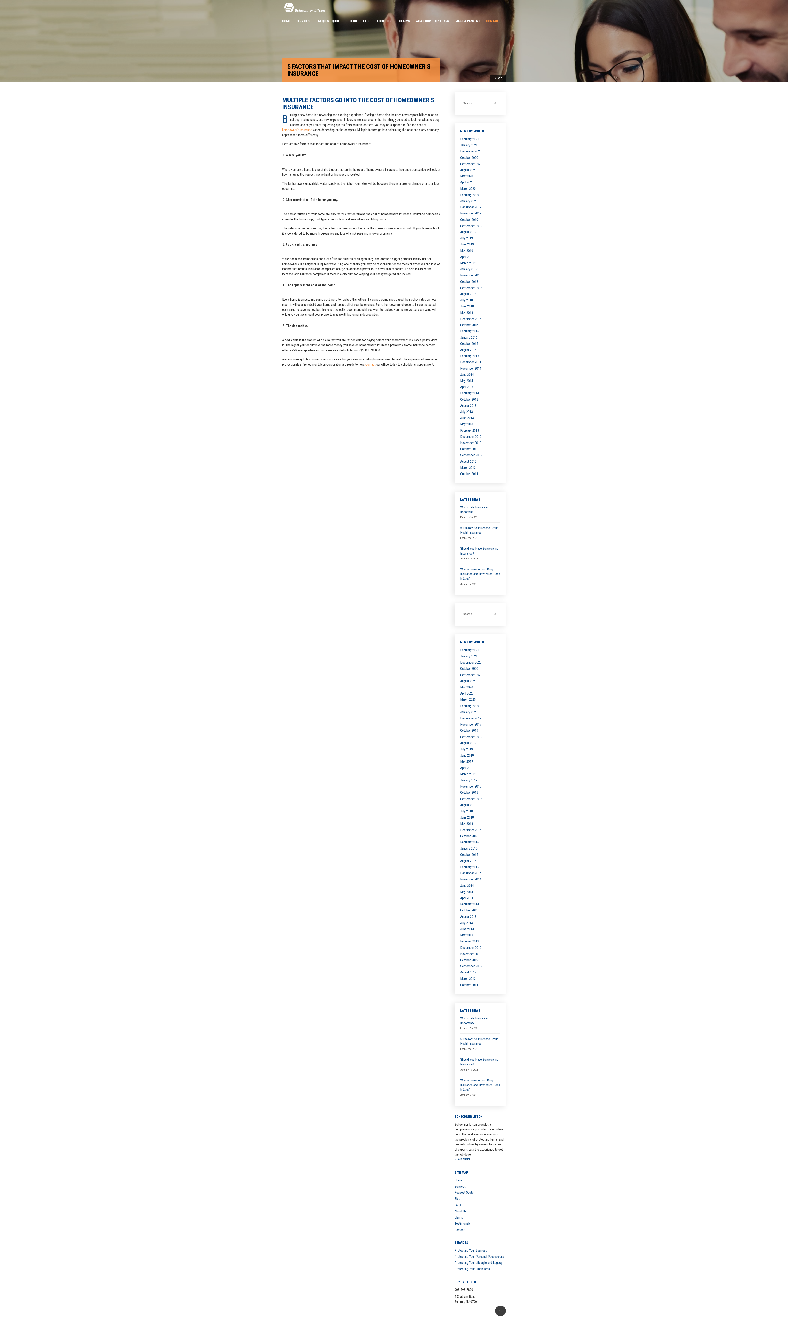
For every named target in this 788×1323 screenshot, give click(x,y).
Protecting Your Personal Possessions (479, 1257)
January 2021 (469, 145)
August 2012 (468, 461)
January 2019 (469, 269)
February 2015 (469, 356)
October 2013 (469, 399)
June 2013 (467, 418)
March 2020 (468, 189)
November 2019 (470, 213)
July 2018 (466, 300)
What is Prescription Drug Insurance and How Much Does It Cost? (480, 574)
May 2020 (466, 176)
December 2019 (470, 207)
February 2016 (469, 331)
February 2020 (469, 195)
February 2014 (469, 393)
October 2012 (469, 449)
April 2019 (466, 257)
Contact (370, 364)
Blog (457, 1199)
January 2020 (469, 201)
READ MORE (463, 1159)
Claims (459, 1217)
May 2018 (466, 313)
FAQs (458, 1205)
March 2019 (468, 263)
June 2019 (467, 244)
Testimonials (463, 1224)
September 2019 (471, 226)
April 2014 (466, 387)
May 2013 (466, 424)
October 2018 (469, 282)
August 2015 (468, 350)
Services (460, 1186)
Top (500, 1311)
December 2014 (470, 362)
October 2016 (469, 325)
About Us (460, 1211)
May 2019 (466, 251)
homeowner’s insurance (297, 130)
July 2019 (466, 238)
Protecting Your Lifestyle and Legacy (478, 1263)
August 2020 (468, 170)
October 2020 (469, 158)
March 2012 (468, 468)
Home (458, 1180)
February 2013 (469, 430)
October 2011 (469, 474)
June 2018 (467, 306)
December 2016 (470, 319)
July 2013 (466, 412)
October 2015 (469, 344)
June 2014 (467, 375)
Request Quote (464, 1193)
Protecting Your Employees (472, 1269)
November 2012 (470, 443)
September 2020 (471, 164)
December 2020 (470, 151)
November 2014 (470, 368)
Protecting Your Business (471, 1250)
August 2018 (468, 294)
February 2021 (469, 139)
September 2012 (471, 455)
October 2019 (469, 220)
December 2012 (470, 437)
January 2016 (469, 337)
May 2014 (466, 381)
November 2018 (470, 275)
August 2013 (468, 406)
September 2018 (471, 288)
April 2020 (466, 182)
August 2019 (468, 232)
